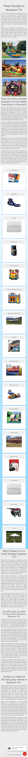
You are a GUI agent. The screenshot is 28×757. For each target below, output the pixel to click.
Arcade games (14, 241)
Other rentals (14, 504)
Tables (14, 218)
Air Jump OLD (13, 480)
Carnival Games (14, 432)
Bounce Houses (14, 265)
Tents (14, 528)
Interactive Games (14, 361)
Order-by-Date (13, 170)
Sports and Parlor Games (14, 313)
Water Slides (14, 194)
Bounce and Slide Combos (14, 289)
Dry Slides (14, 337)
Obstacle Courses (14, 385)
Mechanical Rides (14, 408)
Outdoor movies (14, 456)
